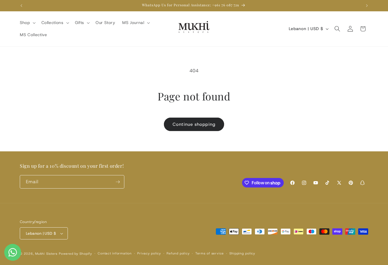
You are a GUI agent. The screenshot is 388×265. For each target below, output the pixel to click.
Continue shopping (194, 124)
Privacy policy (149, 253)
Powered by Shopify (75, 254)
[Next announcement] (367, 5)
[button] (27, 23)
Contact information (115, 253)
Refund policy (178, 253)
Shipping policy (242, 253)
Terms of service (209, 253)
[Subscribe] (117, 182)
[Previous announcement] (21, 5)
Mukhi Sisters (46, 254)
